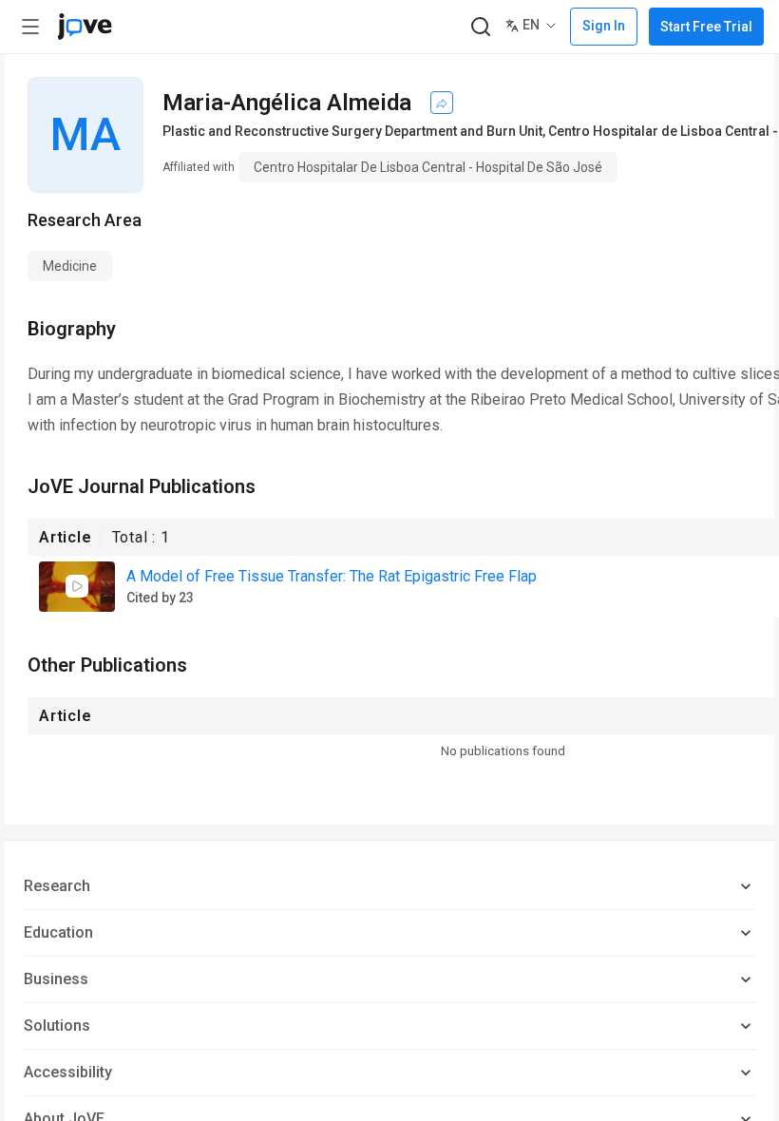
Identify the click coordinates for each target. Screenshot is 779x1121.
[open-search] (480, 27)
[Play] (77, 586)
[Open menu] (30, 26)
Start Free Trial (706, 26)
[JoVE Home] (84, 26)
